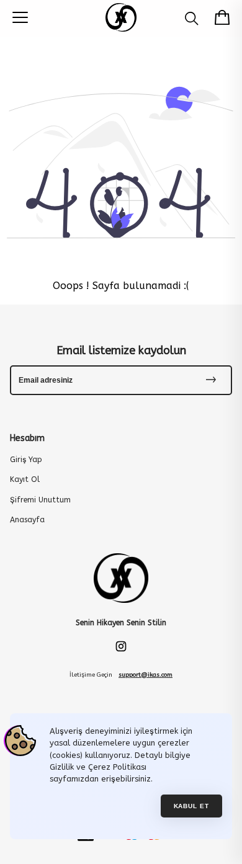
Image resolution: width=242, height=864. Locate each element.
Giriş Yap (26, 459)
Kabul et (192, 806)
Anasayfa (27, 519)
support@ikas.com (146, 675)
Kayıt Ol (25, 479)
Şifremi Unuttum (40, 500)
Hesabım (27, 438)
